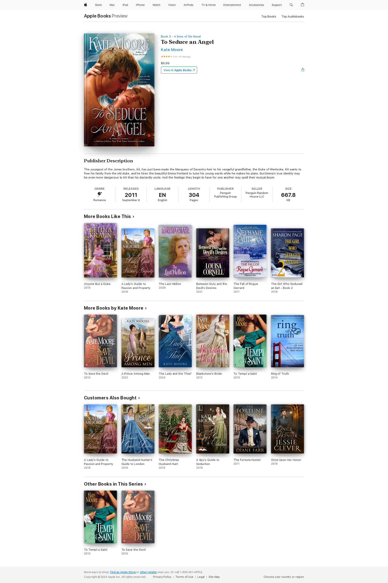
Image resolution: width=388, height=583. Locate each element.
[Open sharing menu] (303, 70)
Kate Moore (172, 49)
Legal (201, 577)
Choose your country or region (284, 577)
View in (177, 70)
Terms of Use (184, 577)
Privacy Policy (162, 577)
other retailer (148, 572)
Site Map (214, 577)
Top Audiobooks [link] (293, 16)
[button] (291, 5)
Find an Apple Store (123, 572)
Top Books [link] (268, 16)
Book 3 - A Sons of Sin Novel (181, 36)
